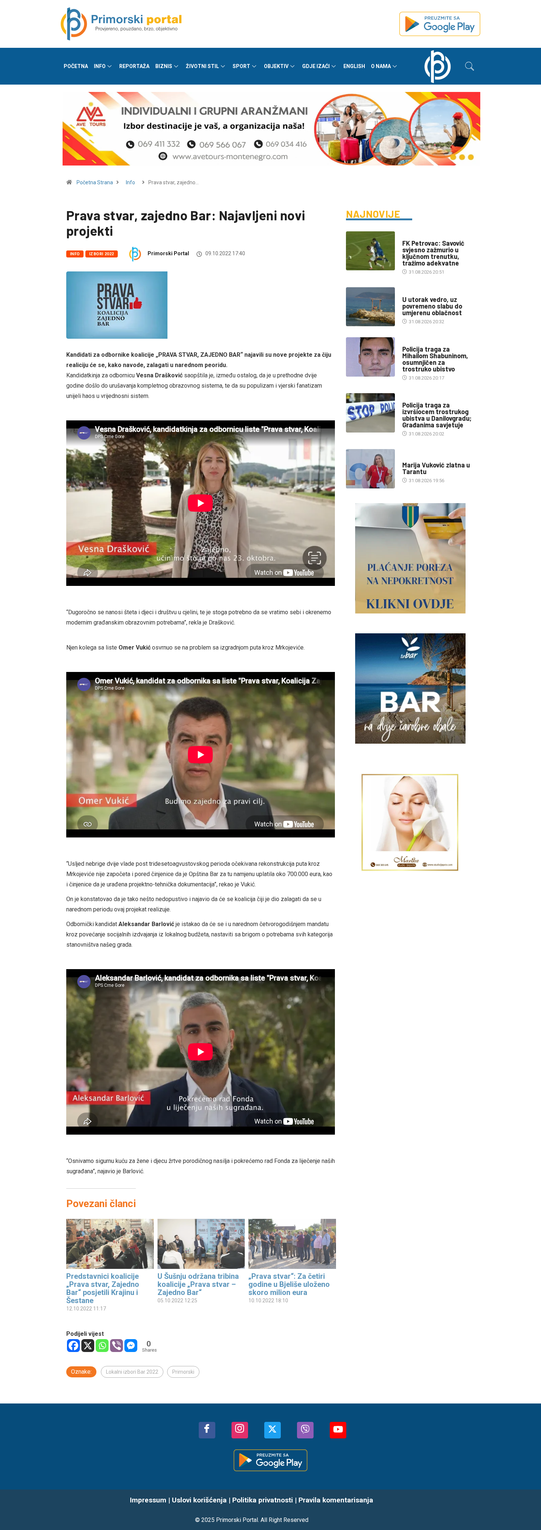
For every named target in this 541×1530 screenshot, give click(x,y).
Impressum (148, 1500)
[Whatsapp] (102, 1345)
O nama (381, 66)
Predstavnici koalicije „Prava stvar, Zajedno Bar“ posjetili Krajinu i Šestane (102, 1288)
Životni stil (202, 66)
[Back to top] (524, 1510)
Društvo (412, 341)
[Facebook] (73, 1345)
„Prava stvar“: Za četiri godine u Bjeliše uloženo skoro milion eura (289, 1284)
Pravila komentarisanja (335, 1500)
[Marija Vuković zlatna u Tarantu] (370, 468)
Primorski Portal (168, 253)
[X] (87, 1345)
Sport (241, 66)
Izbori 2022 (101, 254)
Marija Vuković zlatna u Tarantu (436, 468)
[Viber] (116, 1345)
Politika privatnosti (262, 1500)
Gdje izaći (316, 66)
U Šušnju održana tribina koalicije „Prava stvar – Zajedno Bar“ (198, 1284)
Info (100, 66)
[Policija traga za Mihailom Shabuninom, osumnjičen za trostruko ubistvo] (370, 356)
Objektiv (276, 66)
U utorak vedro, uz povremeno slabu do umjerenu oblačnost (432, 306)
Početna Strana (95, 182)
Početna (76, 66)
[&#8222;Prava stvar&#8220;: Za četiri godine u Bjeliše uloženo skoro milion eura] (292, 1244)
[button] (469, 66)
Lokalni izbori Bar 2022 (132, 1372)
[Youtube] (338, 1430)
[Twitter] (272, 1430)
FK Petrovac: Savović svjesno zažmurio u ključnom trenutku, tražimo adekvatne (433, 253)
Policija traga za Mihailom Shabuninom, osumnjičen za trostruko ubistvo (435, 359)
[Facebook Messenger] (130, 1345)
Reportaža (134, 66)
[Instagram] (239, 1430)
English (354, 66)
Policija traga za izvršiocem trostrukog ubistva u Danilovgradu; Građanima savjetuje (436, 415)
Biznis (163, 66)
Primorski (183, 1372)
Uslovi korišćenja (199, 1500)
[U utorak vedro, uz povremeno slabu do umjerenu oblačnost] (370, 306)
